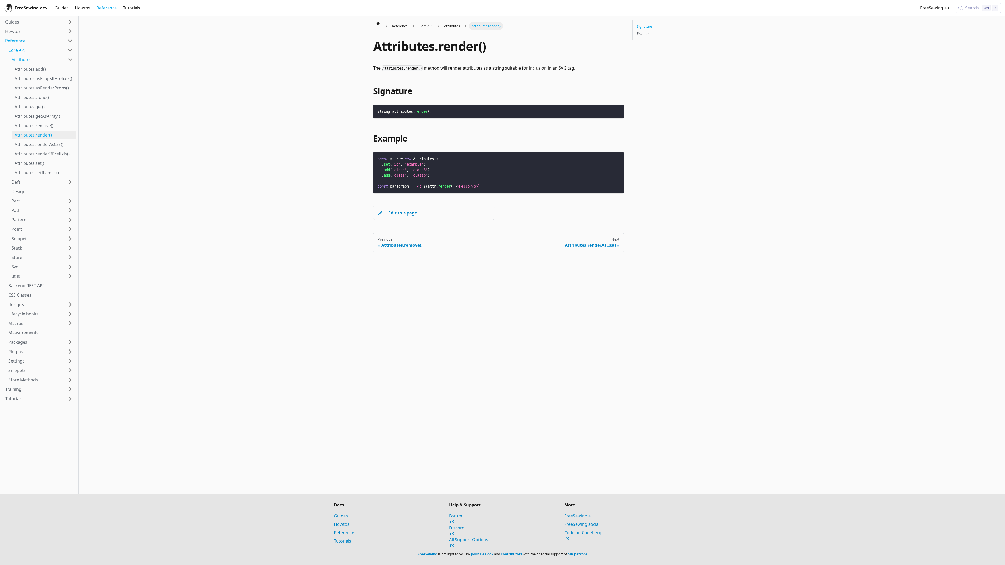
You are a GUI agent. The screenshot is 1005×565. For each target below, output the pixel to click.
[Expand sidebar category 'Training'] (70, 389)
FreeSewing (427, 554)
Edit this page (402, 213)
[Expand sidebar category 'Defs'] (70, 182)
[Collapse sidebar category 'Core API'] (70, 50)
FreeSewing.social (582, 524)
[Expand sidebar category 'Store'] (70, 257)
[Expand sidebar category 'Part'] (70, 201)
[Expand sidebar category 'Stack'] (70, 248)
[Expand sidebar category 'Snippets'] (70, 370)
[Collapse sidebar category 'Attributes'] (70, 59)
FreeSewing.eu (934, 8)
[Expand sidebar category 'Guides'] (70, 22)
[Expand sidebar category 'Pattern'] (70, 220)
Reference (107, 8)
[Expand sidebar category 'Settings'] (70, 361)
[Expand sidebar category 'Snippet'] (70, 238)
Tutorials (131, 8)
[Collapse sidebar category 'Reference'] (70, 41)
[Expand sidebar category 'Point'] (70, 229)
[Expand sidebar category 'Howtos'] (70, 31)
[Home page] (378, 23)
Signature (644, 26)
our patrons (577, 554)
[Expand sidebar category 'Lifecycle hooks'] (70, 314)
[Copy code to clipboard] (617, 111)
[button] (40, 304)
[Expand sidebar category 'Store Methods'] (70, 380)
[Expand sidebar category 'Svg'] (70, 267)
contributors (511, 554)
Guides (62, 8)
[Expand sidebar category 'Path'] (70, 210)
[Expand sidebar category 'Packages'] (70, 342)
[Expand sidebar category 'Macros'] (70, 323)
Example (643, 33)
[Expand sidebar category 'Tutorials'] (70, 398)
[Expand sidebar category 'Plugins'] (70, 351)
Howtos (82, 8)
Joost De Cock (482, 554)
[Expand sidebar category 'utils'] (70, 276)
